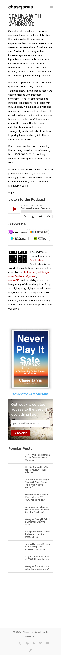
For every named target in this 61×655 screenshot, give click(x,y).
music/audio (15, 276)
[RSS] (34, 643)
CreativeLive (37, 260)
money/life (14, 280)
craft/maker (29, 276)
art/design (43, 272)
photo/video (29, 272)
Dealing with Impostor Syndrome (24, 20)
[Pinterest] (27, 643)
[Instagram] (21, 643)
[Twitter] (41, 643)
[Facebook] (14, 643)
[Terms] (30, 650)
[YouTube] (47, 643)
